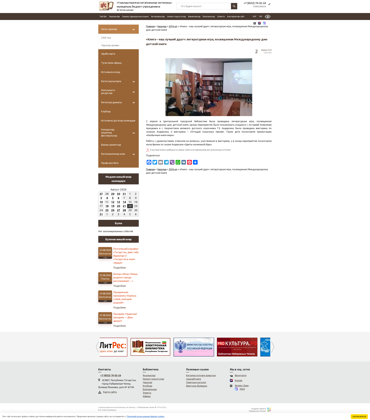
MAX (242, 389)
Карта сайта (110, 392)
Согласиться (359, 417)
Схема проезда (259, 6)
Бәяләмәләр (209, 16)
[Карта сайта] (269, 23)
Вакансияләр (194, 16)
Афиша (147, 396)
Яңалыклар (114, 16)
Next (273, 347)
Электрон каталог (196, 382)
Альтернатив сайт (236, 16)
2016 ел (173, 26)
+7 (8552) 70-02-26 (110, 375)
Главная (150, 26)
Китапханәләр (158, 16)
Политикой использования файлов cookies (145, 416)
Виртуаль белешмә (196, 386)
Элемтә (221, 16)
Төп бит (103, 16)
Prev (97, 347)
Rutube (238, 380)
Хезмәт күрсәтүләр (176, 16)
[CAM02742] (208, 87)
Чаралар (161, 26)
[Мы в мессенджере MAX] (264, 23)
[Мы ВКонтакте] (249, 23)
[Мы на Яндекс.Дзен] (254, 23)
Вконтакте (240, 375)
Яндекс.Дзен (242, 385)
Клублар (147, 386)
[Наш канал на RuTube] (259, 23)
